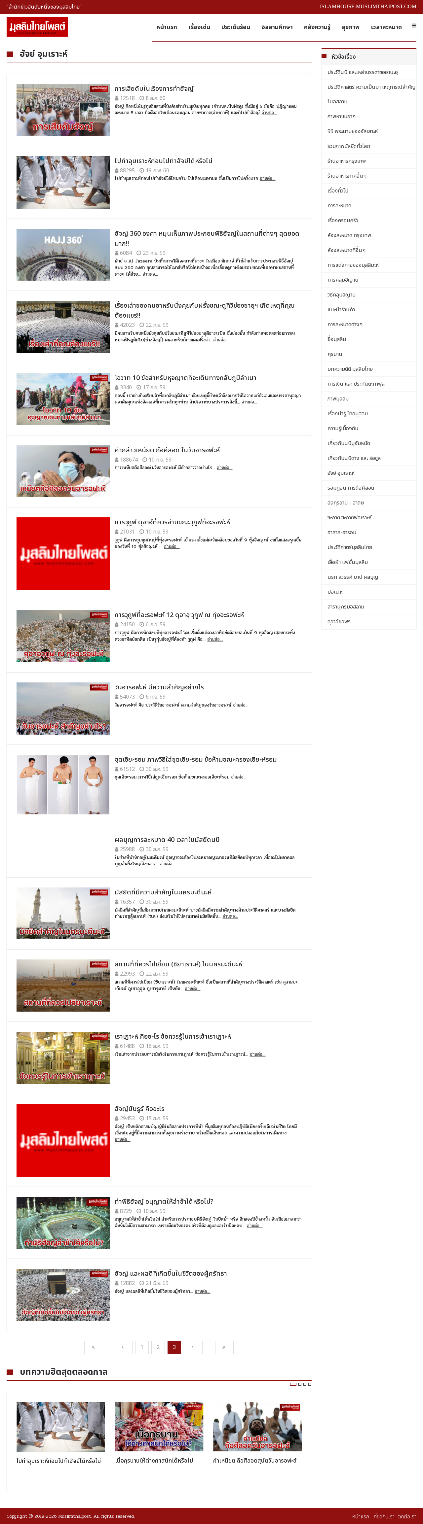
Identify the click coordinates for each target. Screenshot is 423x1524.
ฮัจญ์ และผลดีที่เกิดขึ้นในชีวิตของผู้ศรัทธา (171, 1274)
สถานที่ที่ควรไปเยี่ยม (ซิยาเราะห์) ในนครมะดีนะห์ (178, 964)
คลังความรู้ (317, 27)
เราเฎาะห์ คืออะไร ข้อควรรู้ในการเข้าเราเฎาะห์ (173, 1037)
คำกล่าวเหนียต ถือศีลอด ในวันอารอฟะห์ (167, 450)
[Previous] (93, 1347)
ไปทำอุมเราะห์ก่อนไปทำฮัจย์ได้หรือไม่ (163, 161)
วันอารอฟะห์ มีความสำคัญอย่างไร (159, 687)
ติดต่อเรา (407, 1516)
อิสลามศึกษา (277, 27)
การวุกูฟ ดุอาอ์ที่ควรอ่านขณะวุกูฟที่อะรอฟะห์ (172, 522)
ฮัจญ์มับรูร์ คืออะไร (140, 1109)
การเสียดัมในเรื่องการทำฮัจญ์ (154, 89)
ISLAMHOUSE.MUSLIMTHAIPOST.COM (368, 6)
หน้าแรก (167, 27)
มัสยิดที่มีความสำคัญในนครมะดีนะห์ (163, 892)
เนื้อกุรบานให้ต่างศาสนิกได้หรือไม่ (154, 1460)
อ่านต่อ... (269, 113)
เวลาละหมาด (386, 27)
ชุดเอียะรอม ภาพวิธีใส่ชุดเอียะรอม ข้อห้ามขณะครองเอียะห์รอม (196, 760)
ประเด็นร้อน (235, 27)
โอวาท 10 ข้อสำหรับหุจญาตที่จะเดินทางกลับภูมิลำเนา (185, 378)
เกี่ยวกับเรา (383, 1516)
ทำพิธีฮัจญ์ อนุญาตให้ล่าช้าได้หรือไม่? (164, 1202)
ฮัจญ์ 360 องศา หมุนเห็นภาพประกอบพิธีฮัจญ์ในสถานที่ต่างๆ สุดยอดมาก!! (207, 239)
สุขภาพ (351, 27)
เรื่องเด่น (199, 27)
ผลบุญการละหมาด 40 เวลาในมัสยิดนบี (167, 840)
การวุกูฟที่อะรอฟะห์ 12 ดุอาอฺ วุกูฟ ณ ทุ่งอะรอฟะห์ (179, 615)
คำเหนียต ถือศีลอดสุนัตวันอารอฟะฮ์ (255, 1460)
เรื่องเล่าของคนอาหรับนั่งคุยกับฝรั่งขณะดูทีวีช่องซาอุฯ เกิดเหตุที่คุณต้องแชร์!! (205, 311)
